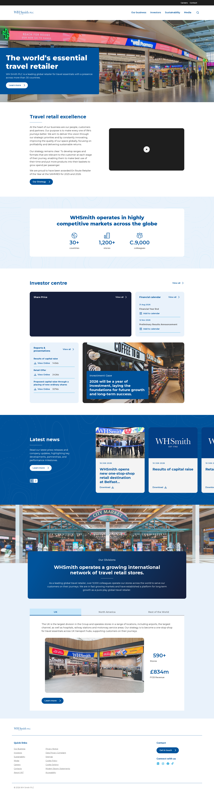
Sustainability (19, 757)
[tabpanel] (107, 663)
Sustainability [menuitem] (172, 12)
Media (16, 761)
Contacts (18, 769)
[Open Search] (197, 12)
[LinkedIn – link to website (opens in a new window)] (158, 763)
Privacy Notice (52, 749)
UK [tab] (55, 612)
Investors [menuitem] (155, 12)
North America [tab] (107, 612)
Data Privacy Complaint (56, 753)
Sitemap (49, 757)
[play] (147, 149)
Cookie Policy (51, 761)
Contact (193, 3)
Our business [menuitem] (138, 12)
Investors (18, 753)
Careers (184, 3)
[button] (178, 283)
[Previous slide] (32, 481)
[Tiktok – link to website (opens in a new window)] (162, 763)
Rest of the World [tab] (158, 612)
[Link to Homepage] (24, 13)
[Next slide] (36, 481)
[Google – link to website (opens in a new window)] (172, 763)
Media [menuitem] (187, 12)
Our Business (19, 749)
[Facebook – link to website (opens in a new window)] (167, 763)
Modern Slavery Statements (58, 769)
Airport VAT (19, 772)
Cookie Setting (52, 765)
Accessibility (51, 772)
